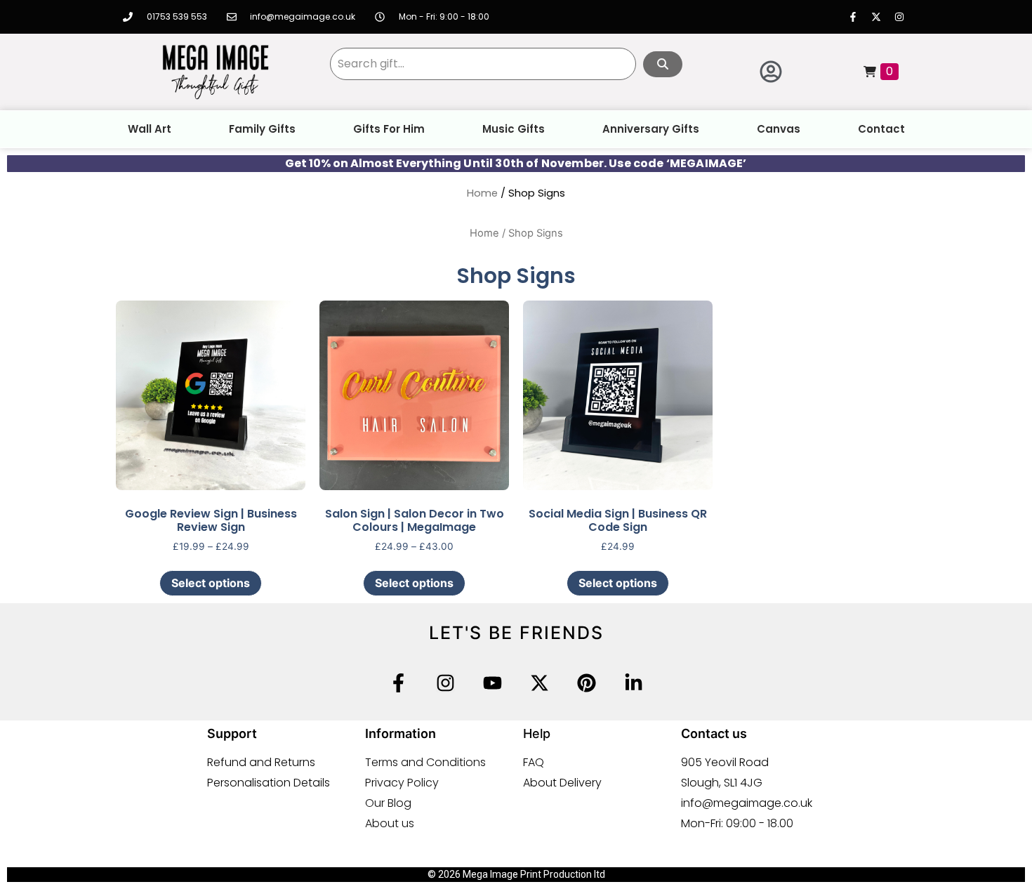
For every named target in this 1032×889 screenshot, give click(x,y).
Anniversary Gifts (650, 128)
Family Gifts (262, 128)
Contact (881, 128)
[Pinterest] (586, 682)
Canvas (778, 128)
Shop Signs (516, 276)
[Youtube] (492, 682)
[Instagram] (899, 17)
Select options (210, 583)
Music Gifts (513, 128)
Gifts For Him (389, 128)
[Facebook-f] (853, 17)
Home (482, 193)
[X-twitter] (876, 17)
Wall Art (149, 128)
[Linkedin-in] (633, 682)
